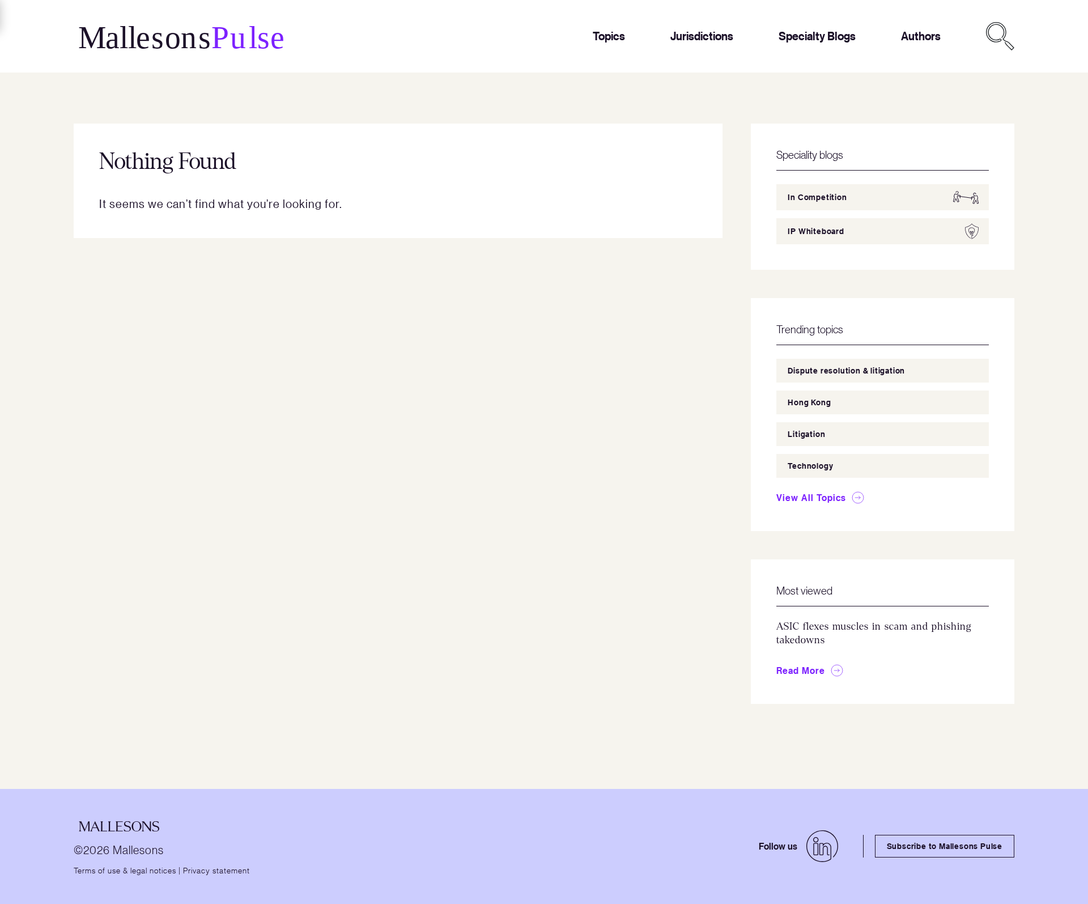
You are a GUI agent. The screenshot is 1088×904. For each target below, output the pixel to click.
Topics (609, 36)
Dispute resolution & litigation (846, 370)
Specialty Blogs (817, 36)
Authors (921, 36)
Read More (800, 670)
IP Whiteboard (816, 231)
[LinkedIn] (822, 846)
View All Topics (811, 497)
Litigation (806, 433)
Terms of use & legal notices (125, 870)
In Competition (817, 197)
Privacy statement (216, 870)
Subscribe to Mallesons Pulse (944, 846)
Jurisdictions (701, 36)
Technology (810, 465)
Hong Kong (809, 402)
